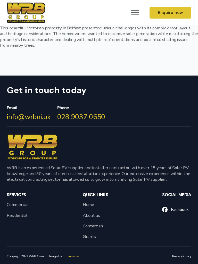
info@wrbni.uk (28, 117)
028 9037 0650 (81, 117)
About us (91, 215)
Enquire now (170, 12)
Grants (89, 237)
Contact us (93, 226)
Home (88, 205)
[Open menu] (135, 12)
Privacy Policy (181, 256)
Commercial (18, 205)
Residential (17, 215)
